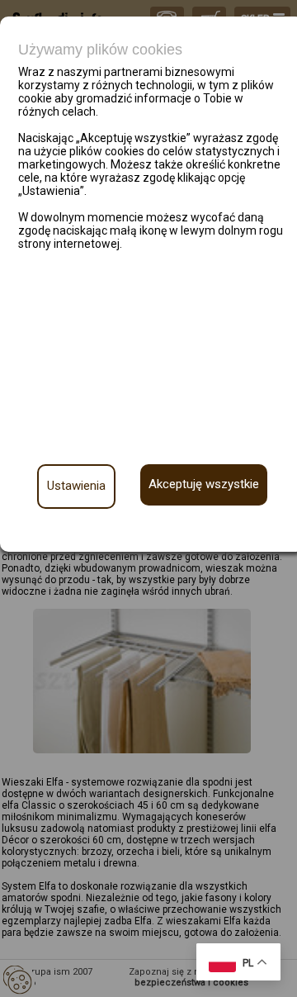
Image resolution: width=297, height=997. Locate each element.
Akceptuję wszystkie (203, 484)
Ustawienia (76, 485)
